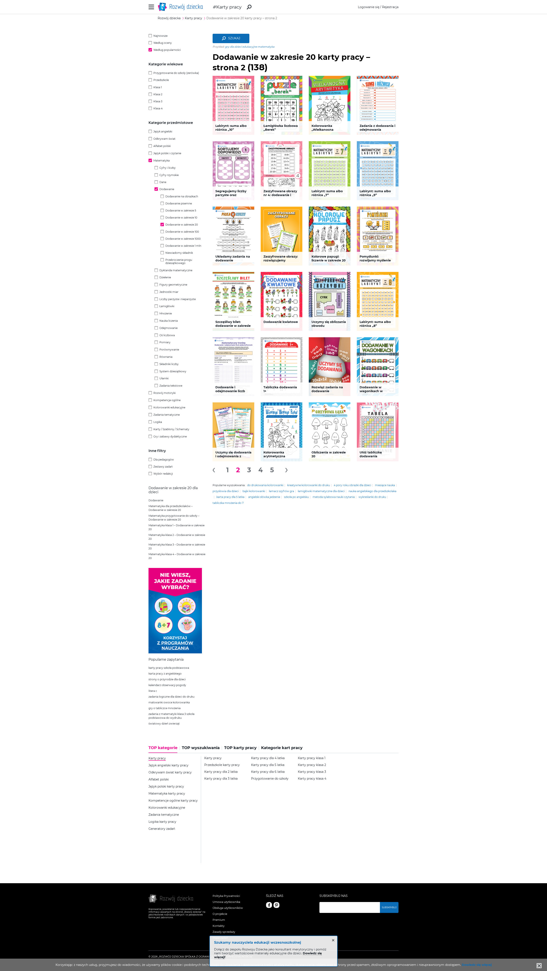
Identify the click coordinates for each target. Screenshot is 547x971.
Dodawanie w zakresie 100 (182, 231)
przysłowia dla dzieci (226, 491)
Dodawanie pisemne (178, 203)
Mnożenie (165, 313)
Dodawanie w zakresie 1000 (183, 238)
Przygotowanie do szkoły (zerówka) (176, 73)
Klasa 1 (157, 87)
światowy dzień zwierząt (164, 723)
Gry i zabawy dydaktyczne (170, 436)
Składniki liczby (169, 364)
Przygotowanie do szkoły (269, 778)
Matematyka (161, 160)
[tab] (164, 749)
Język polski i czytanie (167, 153)
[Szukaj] (249, 7)
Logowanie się (368, 7)
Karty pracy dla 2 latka (221, 772)
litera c (153, 690)
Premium (219, 919)
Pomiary (165, 342)
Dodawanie (166, 189)
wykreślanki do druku (372, 497)
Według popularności (167, 49)
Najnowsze (160, 35)
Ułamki (164, 378)
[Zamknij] (539, 965)
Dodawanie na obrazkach (181, 196)
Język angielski (162, 131)
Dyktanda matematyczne (175, 270)
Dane (162, 182)
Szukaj (234, 38)
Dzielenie (165, 277)
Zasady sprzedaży (224, 931)
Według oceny (162, 42)
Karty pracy (228, 7)
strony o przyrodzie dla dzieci (167, 679)
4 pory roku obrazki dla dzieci (352, 485)
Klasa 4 (158, 108)
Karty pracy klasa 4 (312, 778)
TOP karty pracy (240, 748)
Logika (157, 422)
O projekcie (220, 913)
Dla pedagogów (163, 459)
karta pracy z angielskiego (165, 673)
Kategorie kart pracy (282, 748)
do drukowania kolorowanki (265, 485)
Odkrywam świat (164, 138)
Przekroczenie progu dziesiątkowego (178, 261)
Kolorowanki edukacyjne (169, 407)
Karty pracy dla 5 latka (267, 765)
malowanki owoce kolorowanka (169, 702)
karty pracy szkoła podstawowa (169, 667)
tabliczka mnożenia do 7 (228, 503)
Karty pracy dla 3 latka (221, 778)
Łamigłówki (166, 306)
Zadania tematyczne (166, 414)
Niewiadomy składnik (179, 252)
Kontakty (219, 925)
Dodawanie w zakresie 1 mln (183, 245)
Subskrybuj (389, 907)
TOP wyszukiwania (201, 748)
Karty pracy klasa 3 (312, 772)
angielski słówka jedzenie (264, 497)
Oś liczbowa (167, 335)
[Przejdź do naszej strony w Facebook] (269, 905)
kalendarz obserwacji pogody (167, 685)
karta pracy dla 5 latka (230, 497)
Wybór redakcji (163, 473)
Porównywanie (169, 349)
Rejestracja (390, 7)
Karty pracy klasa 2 (312, 765)
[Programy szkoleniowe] (175, 652)
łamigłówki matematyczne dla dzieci (321, 491)
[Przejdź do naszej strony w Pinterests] (276, 905)
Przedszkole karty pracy (222, 765)
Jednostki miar (168, 291)
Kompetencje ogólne (167, 400)
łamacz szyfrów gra (281, 491)
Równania (165, 356)
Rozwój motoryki (164, 393)
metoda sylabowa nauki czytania (334, 497)
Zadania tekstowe (170, 385)
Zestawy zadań (163, 466)
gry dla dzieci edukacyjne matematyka (249, 46)
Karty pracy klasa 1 (311, 758)
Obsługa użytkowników (228, 907)
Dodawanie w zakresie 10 (181, 217)
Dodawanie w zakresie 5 (180, 210)
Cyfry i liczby (167, 167)
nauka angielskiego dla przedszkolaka (372, 491)
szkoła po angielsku (296, 497)
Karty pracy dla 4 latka (268, 758)
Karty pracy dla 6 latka (268, 772)
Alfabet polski (162, 146)
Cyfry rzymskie (169, 175)
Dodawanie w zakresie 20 (181, 224)
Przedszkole (161, 80)
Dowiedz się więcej (477, 965)
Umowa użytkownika (226, 902)
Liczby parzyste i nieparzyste (177, 299)
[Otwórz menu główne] (151, 7)
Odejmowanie (168, 328)
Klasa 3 (157, 101)
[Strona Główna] (181, 7)
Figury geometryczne (173, 284)
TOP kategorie (163, 748)
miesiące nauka (385, 485)
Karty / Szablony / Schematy (171, 429)
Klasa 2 (157, 94)
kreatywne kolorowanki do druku (308, 485)
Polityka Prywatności (226, 896)
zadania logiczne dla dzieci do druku (171, 696)
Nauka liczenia (168, 320)
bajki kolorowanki (254, 491)
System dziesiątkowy (172, 371)
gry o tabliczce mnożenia (165, 708)
